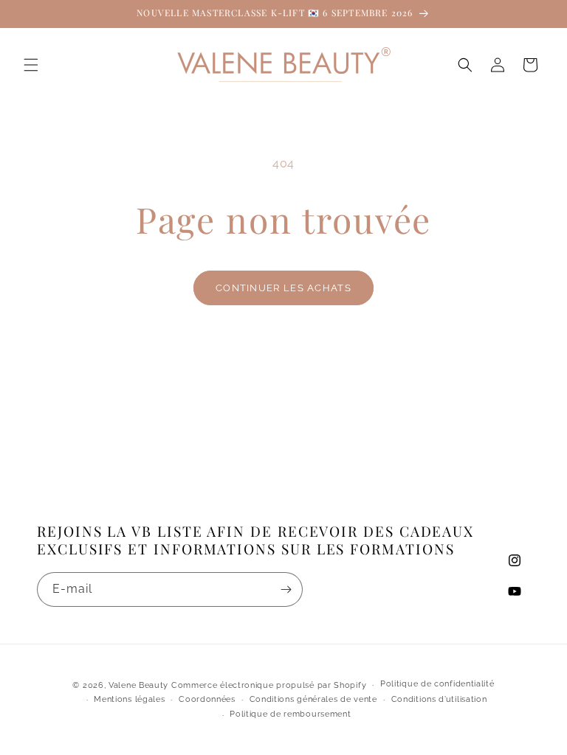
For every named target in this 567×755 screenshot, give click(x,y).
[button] (31, 65)
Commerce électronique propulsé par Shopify (268, 685)
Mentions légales (129, 699)
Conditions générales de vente (313, 699)
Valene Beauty (138, 685)
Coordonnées (207, 699)
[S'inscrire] (285, 589)
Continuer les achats (283, 287)
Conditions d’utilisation (439, 699)
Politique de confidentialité (437, 684)
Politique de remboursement (290, 714)
